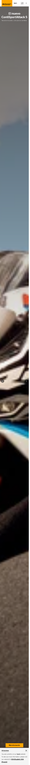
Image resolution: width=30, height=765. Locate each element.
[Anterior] (2, 381)
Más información (14, 745)
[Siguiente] (26, 381)
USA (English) (15, 759)
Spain (15, 3)
